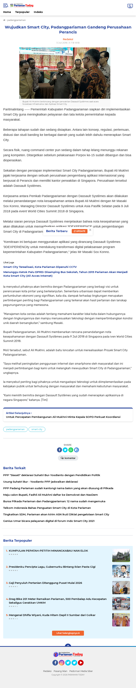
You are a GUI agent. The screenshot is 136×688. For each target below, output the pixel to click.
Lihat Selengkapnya (67, 633)
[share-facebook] (59, 449)
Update (80, 231)
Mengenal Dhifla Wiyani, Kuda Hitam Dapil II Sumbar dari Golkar (52, 615)
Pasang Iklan (60, 671)
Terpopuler (22, 12)
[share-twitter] (65, 449)
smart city (37, 429)
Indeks (38, 12)
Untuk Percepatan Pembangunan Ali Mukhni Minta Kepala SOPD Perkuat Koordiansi (63, 417)
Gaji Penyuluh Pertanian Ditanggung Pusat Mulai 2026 (45, 583)
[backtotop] (68, 647)
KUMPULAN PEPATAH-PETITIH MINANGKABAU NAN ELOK (48, 550)
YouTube (83, 667)
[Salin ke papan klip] (76, 449)
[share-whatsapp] (70, 449)
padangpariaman (15, 429)
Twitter (69, 667)
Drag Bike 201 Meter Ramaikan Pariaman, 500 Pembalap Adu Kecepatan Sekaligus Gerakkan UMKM (58, 600)
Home (7, 12)
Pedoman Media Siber (81, 671)
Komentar (69, 458)
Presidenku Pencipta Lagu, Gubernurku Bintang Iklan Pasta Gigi (52, 566)
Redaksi (47, 671)
